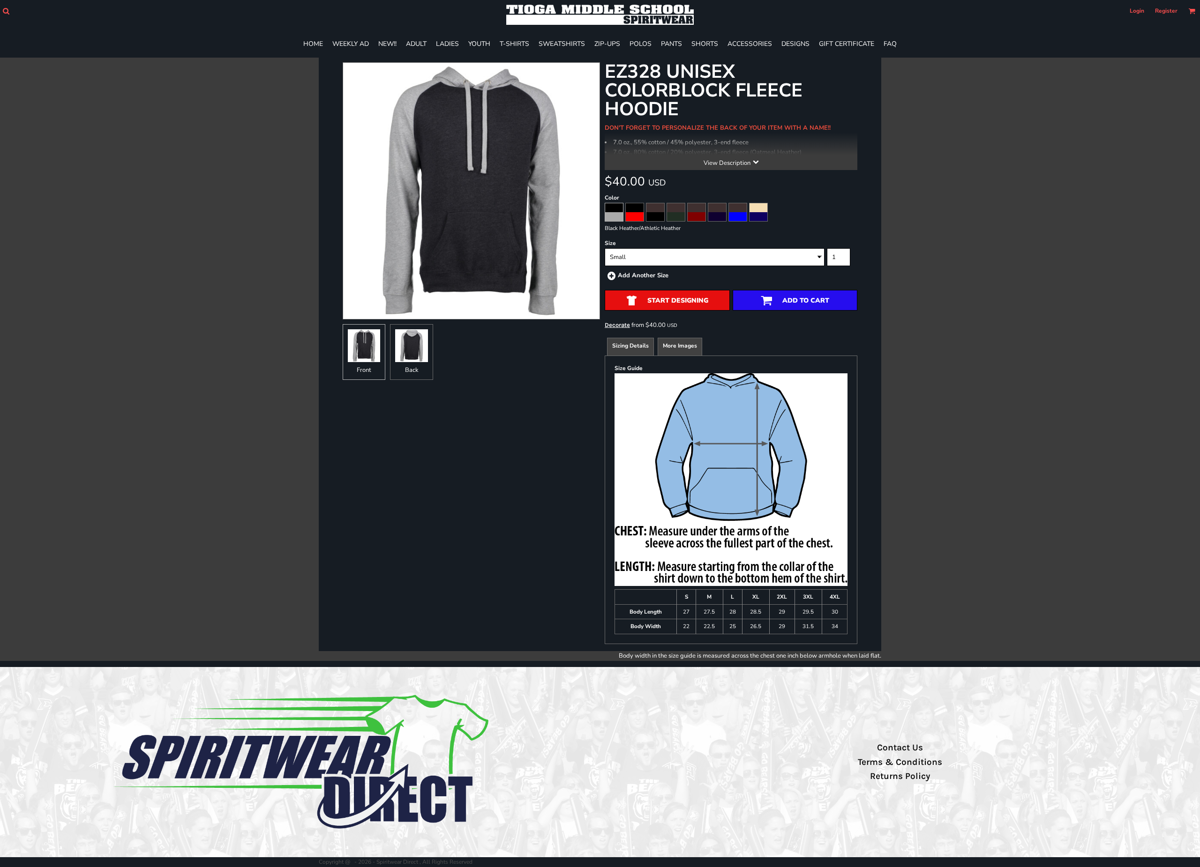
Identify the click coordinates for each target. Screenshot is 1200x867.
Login (1137, 11)
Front (364, 370)
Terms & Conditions (900, 762)
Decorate (617, 324)
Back (412, 370)
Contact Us (900, 747)
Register (1166, 11)
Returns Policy (900, 776)
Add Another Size (643, 275)
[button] (5, 11)
